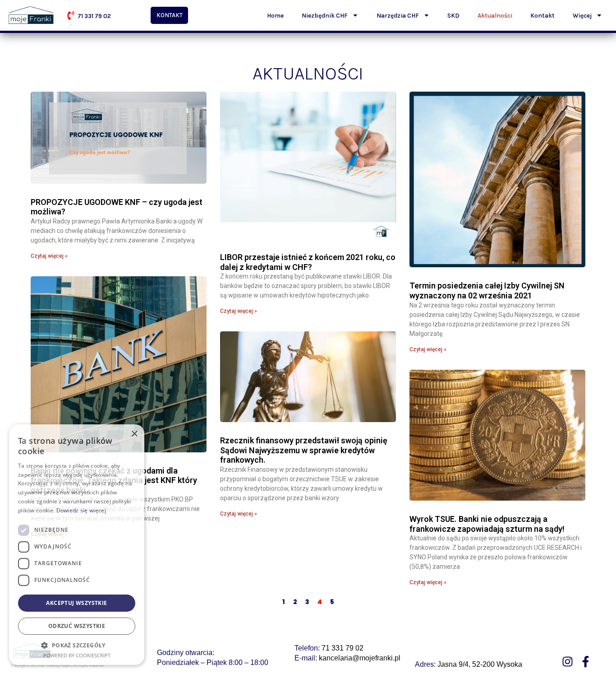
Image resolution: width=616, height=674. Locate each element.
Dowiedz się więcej (81, 510)
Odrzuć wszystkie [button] (76, 626)
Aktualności (495, 15)
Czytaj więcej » (49, 256)
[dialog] (76, 544)
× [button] (134, 434)
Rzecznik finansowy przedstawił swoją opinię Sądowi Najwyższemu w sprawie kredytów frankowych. (303, 450)
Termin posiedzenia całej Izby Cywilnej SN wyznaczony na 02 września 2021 (487, 290)
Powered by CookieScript (76, 655)
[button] (76, 645)
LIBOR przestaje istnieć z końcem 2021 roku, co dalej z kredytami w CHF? (307, 262)
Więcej (582, 15)
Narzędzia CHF (398, 15)
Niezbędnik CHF (325, 15)
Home (275, 15)
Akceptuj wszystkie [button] (76, 603)
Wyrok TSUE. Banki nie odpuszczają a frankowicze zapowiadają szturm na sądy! (487, 524)
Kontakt (542, 15)
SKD (453, 15)
